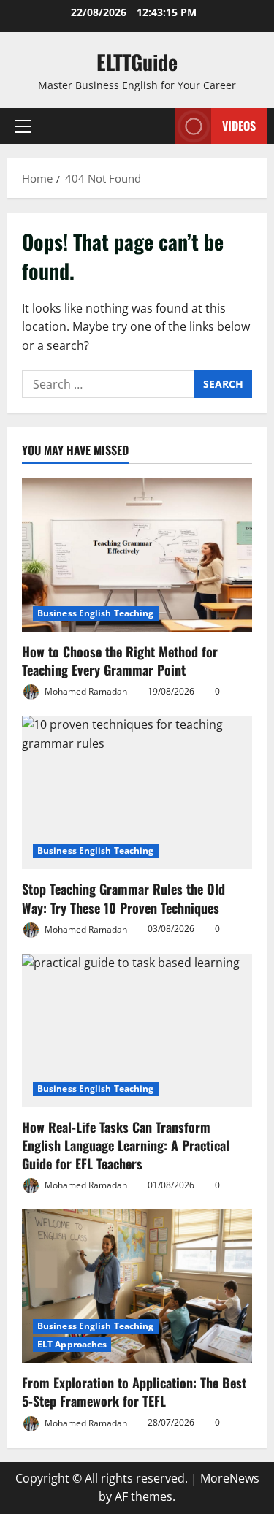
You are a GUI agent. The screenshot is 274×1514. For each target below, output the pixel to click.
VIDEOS (239, 125)
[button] (23, 126)
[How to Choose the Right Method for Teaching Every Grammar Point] (137, 555)
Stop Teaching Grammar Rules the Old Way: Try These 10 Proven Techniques (123, 898)
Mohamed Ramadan (84, 691)
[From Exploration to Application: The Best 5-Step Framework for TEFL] (137, 1286)
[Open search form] (157, 126)
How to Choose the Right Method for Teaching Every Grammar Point (120, 660)
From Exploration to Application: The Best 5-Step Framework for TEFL (134, 1391)
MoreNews (229, 1478)
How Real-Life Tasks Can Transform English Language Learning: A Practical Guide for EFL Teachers (125, 1145)
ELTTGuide (137, 62)
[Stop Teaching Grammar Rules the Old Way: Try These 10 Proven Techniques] (137, 792)
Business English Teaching (95, 613)
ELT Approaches (72, 1344)
